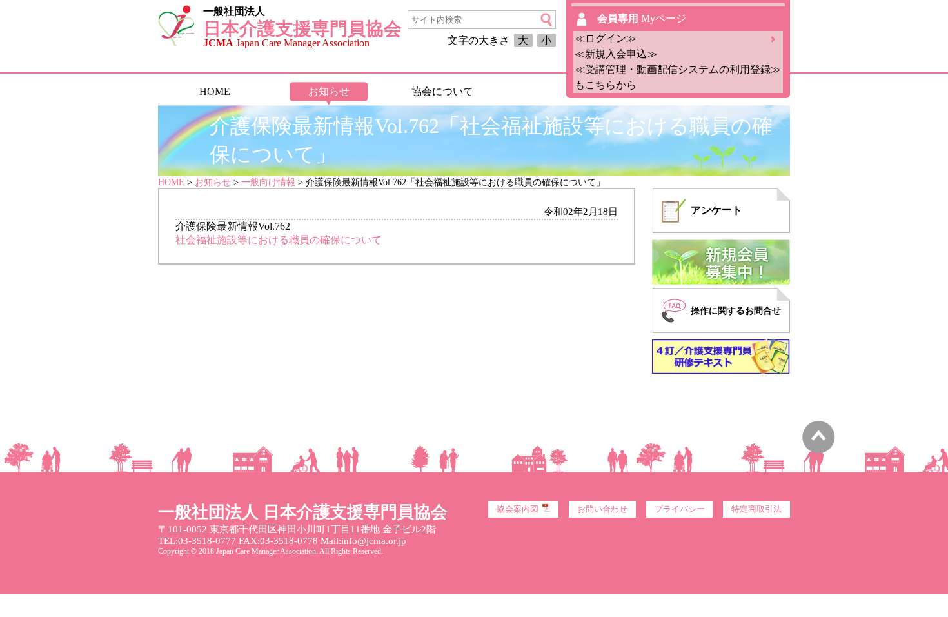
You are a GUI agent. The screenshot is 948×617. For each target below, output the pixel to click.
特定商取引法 (756, 509)
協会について (442, 91)
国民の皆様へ (556, 91)
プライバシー (680, 509)
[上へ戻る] (818, 450)
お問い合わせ (602, 509)
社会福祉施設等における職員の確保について (278, 239)
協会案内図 (517, 509)
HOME (214, 91)
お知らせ (329, 91)
